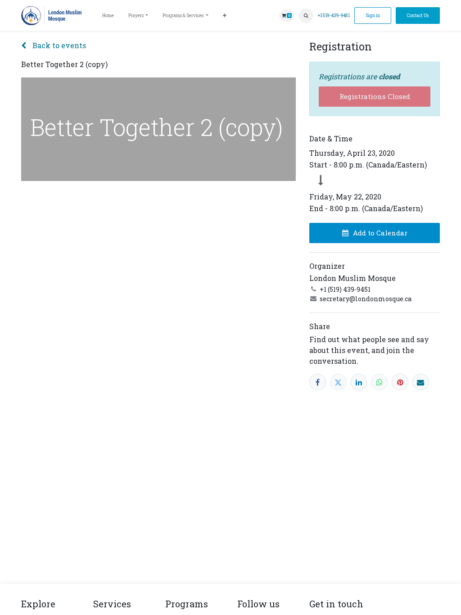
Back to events (58, 45)
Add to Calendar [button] (380, 232)
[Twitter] (338, 382)
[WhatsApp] (379, 382)
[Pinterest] (400, 382)
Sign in (373, 15)
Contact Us (418, 15)
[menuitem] (108, 16)
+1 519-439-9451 (334, 15)
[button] (306, 16)
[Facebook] (317, 382)
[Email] (420, 382)
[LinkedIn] (359, 382)
